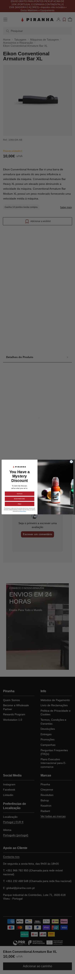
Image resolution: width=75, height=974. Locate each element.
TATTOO (19, 493)
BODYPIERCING (19, 499)
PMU (19, 504)
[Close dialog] (71, 461)
